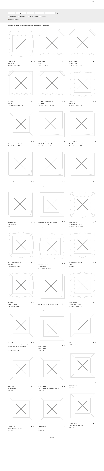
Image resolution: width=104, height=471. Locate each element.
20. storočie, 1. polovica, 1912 (14, 350)
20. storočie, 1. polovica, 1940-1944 (15, 105)
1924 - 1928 (71, 346)
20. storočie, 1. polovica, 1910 (14, 306)
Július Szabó (41, 61)
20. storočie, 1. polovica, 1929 (44, 65)
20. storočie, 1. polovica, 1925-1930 (46, 105)
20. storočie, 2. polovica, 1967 (14, 266)
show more (52, 437)
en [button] (93, 1)
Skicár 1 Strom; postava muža (15, 428)
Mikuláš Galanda (73, 61)
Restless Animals (73, 63)
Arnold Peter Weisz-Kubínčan (45, 101)
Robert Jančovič (11, 182)
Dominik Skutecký (73, 101)
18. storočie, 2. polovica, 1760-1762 (46, 227)
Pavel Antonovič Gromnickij (75, 262)
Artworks (34, 7)
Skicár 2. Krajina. (12, 388)
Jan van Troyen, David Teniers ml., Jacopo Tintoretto (48, 305)
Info (69, 7)
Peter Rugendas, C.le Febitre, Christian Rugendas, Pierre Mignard (47, 223)
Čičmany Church (42, 266)
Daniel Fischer (72, 182)
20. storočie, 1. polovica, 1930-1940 (76, 226)
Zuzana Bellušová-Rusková (14, 262)
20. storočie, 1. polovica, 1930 (44, 268)
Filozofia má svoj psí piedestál (15, 143)
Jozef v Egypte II (12, 224)
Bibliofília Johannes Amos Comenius (47, 143)
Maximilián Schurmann (43, 264)
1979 (9, 226)
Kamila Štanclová (12, 222)
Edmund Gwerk (73, 342)
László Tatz (10, 302)
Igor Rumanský (42, 141)
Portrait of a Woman (12, 304)
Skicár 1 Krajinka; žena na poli (76, 425)
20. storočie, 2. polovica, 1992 (44, 145)
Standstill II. (10, 264)
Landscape (71, 264)
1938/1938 (71, 266)
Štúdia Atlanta (11, 103)
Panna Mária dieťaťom (43, 226)
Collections (39, 7)
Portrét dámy (41, 308)
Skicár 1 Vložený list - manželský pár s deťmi (49, 388)
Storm (39, 63)
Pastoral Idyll (11, 63)
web (38, 3)
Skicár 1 (40, 428)
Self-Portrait (41, 103)
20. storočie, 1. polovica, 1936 (75, 65)
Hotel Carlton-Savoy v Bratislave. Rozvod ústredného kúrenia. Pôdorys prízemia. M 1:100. (18, 346)
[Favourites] (71, 7)
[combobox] (52, 4)
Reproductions (63, 7)
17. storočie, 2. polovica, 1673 (44, 310)
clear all (17, 19)
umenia (67, 3)
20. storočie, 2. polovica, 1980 (14, 145)
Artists (45, 7)
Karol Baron (10, 141)
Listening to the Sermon (75, 304)
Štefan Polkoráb (73, 222)
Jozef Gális (41, 182)
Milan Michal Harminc (13, 342)
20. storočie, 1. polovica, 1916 (75, 105)
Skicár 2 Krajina (73, 345)
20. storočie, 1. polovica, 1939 (75, 306)
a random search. (46, 25)
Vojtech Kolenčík (73, 141)
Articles (50, 7)
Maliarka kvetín (72, 103)
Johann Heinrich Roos (13, 61)
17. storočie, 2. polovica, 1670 (14, 65)
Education (56, 7)
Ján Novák (10, 101)
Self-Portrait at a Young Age (75, 224)
